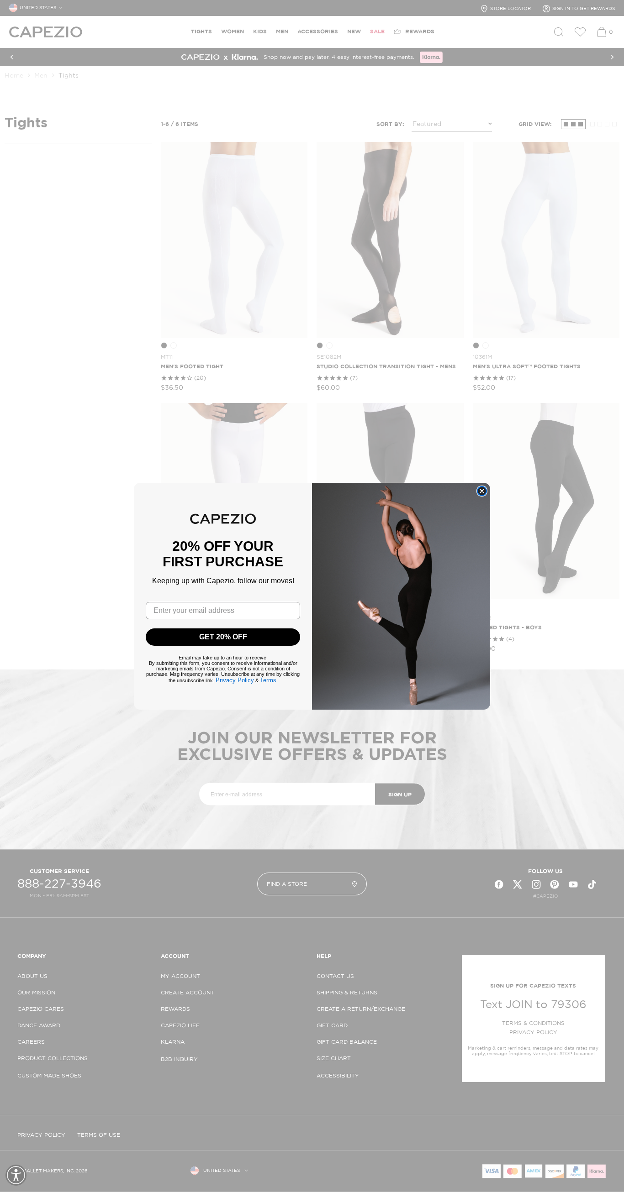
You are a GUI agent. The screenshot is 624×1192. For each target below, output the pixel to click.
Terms (268, 680)
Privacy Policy (235, 680)
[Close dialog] (482, 491)
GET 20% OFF (223, 637)
